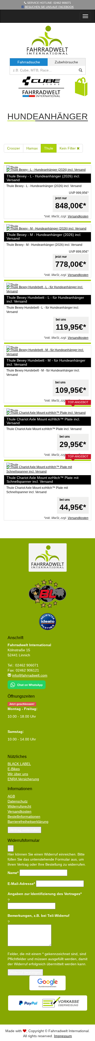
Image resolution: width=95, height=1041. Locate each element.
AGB (11, 796)
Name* (13, 873)
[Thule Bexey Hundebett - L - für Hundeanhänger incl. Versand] (47, 289)
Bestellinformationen (24, 816)
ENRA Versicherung (23, 779)
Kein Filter (68, 148)
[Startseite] (47, 40)
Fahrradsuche (28, 62)
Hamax (32, 148)
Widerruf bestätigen (25, 972)
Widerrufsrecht (19, 806)
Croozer (13, 148)
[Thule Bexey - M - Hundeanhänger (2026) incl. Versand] (47, 229)
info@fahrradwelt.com (29, 675)
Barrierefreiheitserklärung (28, 822)
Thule (48, 148)
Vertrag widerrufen (24, 830)
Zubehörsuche (66, 62)
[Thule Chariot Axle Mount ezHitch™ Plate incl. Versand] (47, 413)
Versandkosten (78, 216)
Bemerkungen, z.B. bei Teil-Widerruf (38, 916)
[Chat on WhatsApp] (27, 683)
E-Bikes (14, 769)
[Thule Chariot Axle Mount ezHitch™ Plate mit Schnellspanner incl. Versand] (47, 469)
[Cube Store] (41, 88)
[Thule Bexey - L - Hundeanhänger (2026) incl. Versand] (47, 170)
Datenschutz (18, 801)
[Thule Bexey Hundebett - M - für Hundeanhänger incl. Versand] (47, 352)
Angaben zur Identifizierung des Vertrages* (45, 894)
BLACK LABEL (19, 764)
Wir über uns (18, 774)
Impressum (63, 1036)
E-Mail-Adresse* (21, 884)
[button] (81, 86)
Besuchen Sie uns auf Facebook (49, 6)
